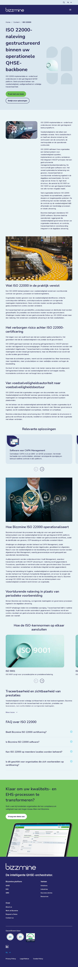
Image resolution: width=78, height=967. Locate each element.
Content (16, 22)
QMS (7, 893)
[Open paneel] (70, 10)
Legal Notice (24, 959)
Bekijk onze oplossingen (17, 101)
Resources (44, 896)
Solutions (44, 885)
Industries (44, 889)
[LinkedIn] (7, 946)
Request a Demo (11, 914)
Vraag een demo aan (16, 816)
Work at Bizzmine (12, 910)
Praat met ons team (16, 94)
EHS (7, 889)
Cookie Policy (38, 959)
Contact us (10, 918)
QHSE (8, 885)
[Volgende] (42, 469)
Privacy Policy (11, 959)
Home (8, 22)
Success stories (46, 893)
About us (9, 907)
